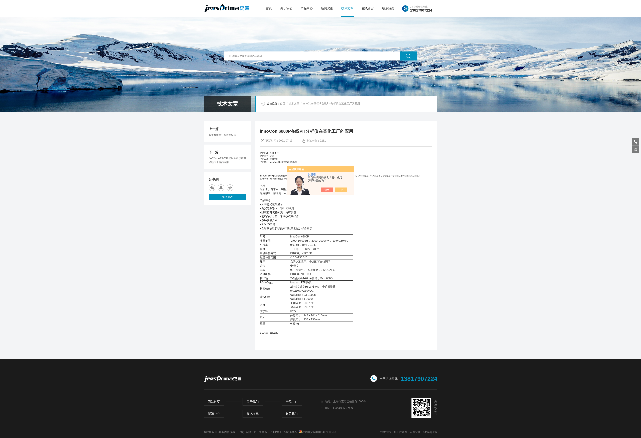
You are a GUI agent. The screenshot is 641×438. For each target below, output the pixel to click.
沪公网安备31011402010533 (319, 432)
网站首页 (214, 401)
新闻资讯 (327, 8)
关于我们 (286, 8)
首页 (269, 8)
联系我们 (388, 8)
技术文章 (347, 8)
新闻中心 (214, 413)
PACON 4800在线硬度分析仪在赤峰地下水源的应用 (227, 160)
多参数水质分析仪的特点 (222, 135)
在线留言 (368, 8)
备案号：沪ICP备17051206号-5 (278, 432)
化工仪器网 (400, 432)
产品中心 (307, 8)
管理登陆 (415, 432)
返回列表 (227, 197)
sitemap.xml (430, 432)
